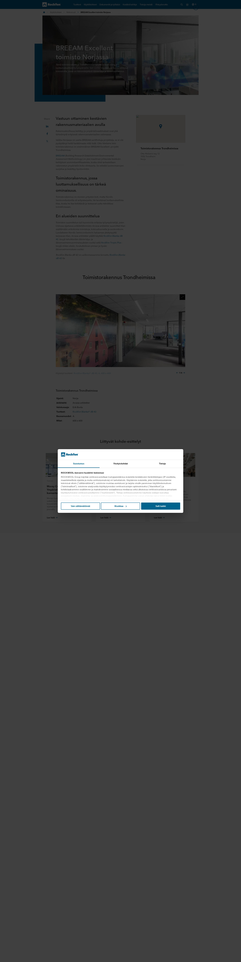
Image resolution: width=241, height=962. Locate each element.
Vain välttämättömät (80, 506)
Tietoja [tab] (162, 463)
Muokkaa (119, 506)
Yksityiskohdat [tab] (120, 463)
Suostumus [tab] (78, 463)
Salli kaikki (161, 506)
